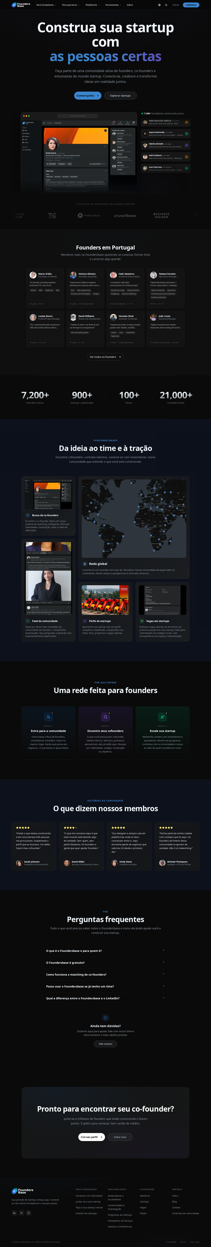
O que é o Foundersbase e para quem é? (74, 951)
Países (143, 1213)
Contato (176, 1207)
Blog (174, 1201)
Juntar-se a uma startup (88, 1201)
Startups (144, 1201)
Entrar (176, 4)
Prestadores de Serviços (120, 1220)
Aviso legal (194, 1242)
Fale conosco (105, 1043)
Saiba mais (120, 1137)
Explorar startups (120, 95)
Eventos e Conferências (120, 1226)
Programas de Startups (120, 1214)
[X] (21, 1213)
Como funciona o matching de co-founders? (76, 974)
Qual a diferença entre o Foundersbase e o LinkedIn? (83, 998)
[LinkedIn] (14, 1213)
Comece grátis (85, 95)
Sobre (130, 4)
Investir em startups (86, 1213)
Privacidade (171, 1242)
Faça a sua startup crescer (89, 1207)
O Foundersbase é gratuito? (65, 962)
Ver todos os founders (103, 357)
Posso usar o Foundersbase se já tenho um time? (80, 986)
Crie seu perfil (89, 1137)
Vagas (143, 1207)
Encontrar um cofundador (89, 1195)
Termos (183, 1242)
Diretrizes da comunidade (185, 1213)
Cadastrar (191, 4)
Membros (145, 1195)
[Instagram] (28, 1213)
